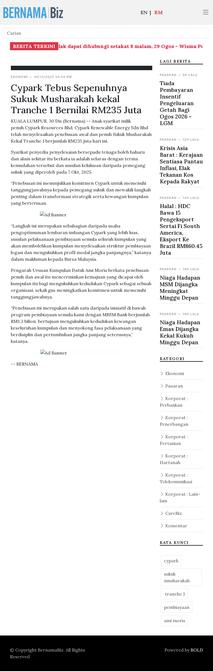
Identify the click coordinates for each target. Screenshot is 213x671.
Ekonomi (174, 373)
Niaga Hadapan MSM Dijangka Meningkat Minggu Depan (180, 287)
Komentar (175, 525)
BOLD (197, 650)
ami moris (174, 620)
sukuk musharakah (177, 577)
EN (144, 12)
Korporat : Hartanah (174, 459)
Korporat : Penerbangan (174, 421)
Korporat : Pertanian (174, 440)
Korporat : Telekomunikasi (176, 478)
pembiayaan (176, 607)
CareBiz (173, 513)
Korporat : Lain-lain (180, 497)
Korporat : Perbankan (174, 402)
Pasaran (173, 386)
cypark (171, 560)
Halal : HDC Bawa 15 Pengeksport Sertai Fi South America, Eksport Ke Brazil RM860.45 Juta (181, 229)
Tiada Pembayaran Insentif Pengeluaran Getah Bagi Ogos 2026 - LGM (177, 103)
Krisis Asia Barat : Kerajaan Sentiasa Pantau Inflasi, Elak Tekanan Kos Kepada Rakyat (181, 165)
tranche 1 (174, 594)
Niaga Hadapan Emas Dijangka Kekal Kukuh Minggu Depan (180, 332)
